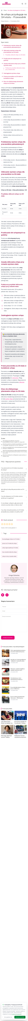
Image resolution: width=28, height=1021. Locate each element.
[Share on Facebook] (2, 594)
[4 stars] (9, 524)
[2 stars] (5, 524)
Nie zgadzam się (8, 1017)
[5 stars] (12, 524)
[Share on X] (7, 594)
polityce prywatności (16, 1014)
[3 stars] (7, 524)
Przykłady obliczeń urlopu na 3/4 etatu (15, 54)
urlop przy (21, 382)
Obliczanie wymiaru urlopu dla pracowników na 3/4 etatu (12, 51)
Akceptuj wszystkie (20, 1017)
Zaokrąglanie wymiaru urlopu (12, 73)
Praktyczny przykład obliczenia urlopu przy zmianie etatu (15, 68)
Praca (5, 10)
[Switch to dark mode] (22, 3)
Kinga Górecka (5, 21)
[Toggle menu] (25, 3)
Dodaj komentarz (8, 637)
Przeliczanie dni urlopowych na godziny (12, 59)
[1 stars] (2, 524)
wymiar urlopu (9, 399)
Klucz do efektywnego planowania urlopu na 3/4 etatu (13, 82)
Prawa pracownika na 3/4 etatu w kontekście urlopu (13, 77)
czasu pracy (15, 378)
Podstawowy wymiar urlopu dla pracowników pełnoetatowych (12, 46)
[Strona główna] (1, 10)
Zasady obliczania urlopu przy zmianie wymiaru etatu (14, 64)
